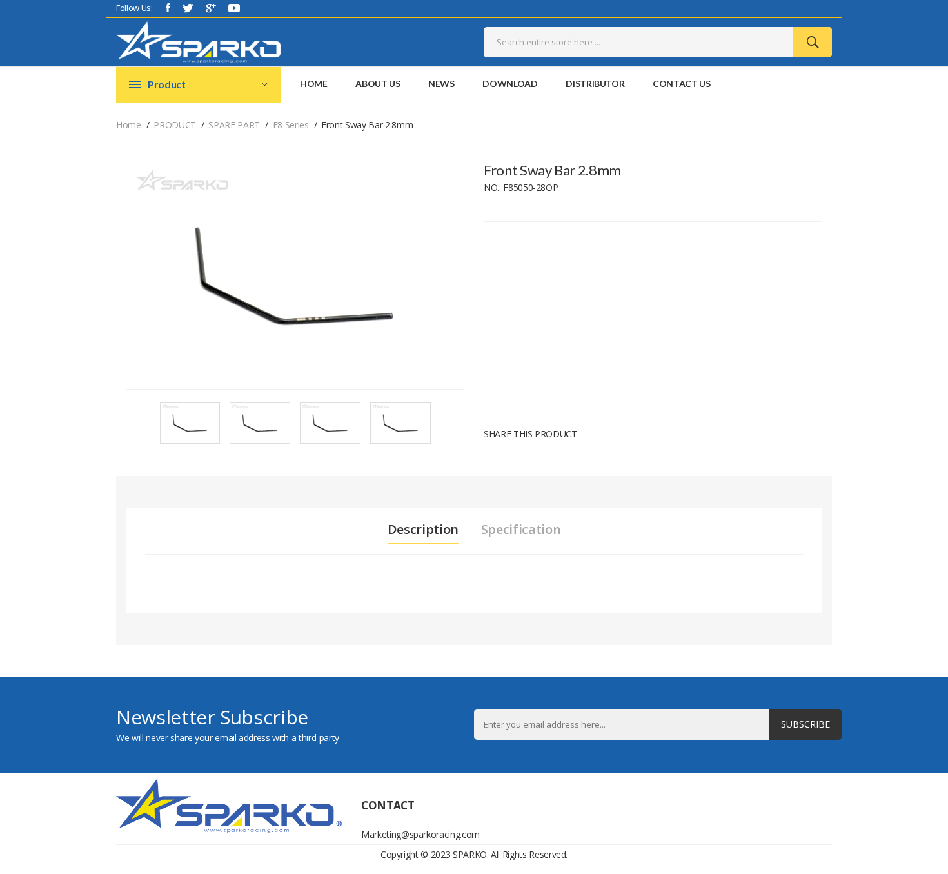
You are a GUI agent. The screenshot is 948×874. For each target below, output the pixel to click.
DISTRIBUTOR (595, 83)
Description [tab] (423, 529)
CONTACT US (682, 83)
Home (314, 83)
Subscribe (805, 724)
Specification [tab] (520, 529)
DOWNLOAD (509, 83)
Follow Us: (134, 8)
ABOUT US (377, 83)
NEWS (441, 83)
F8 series (291, 125)
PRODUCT (174, 125)
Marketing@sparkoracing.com (412, 834)
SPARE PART (234, 125)
